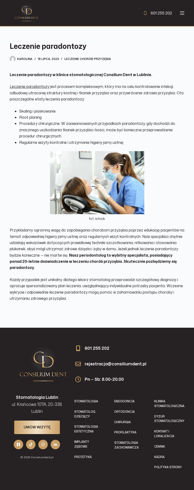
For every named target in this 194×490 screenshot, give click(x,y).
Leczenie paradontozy (29, 86)
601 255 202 (161, 13)
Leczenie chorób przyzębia (87, 59)
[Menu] (182, 13)
